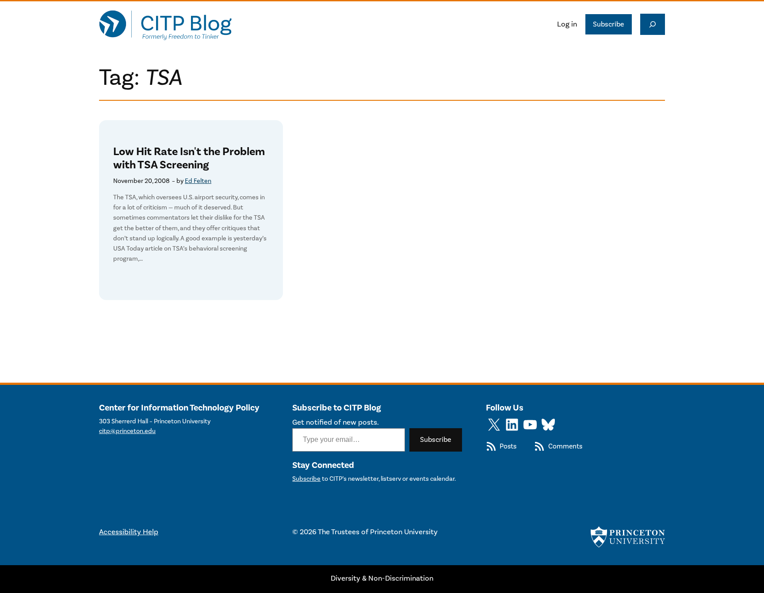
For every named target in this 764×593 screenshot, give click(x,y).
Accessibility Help (128, 532)
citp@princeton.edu (127, 431)
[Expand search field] (652, 24)
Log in (567, 24)
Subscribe (608, 24)
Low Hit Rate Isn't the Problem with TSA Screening (189, 158)
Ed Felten (198, 181)
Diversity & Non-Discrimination (382, 578)
